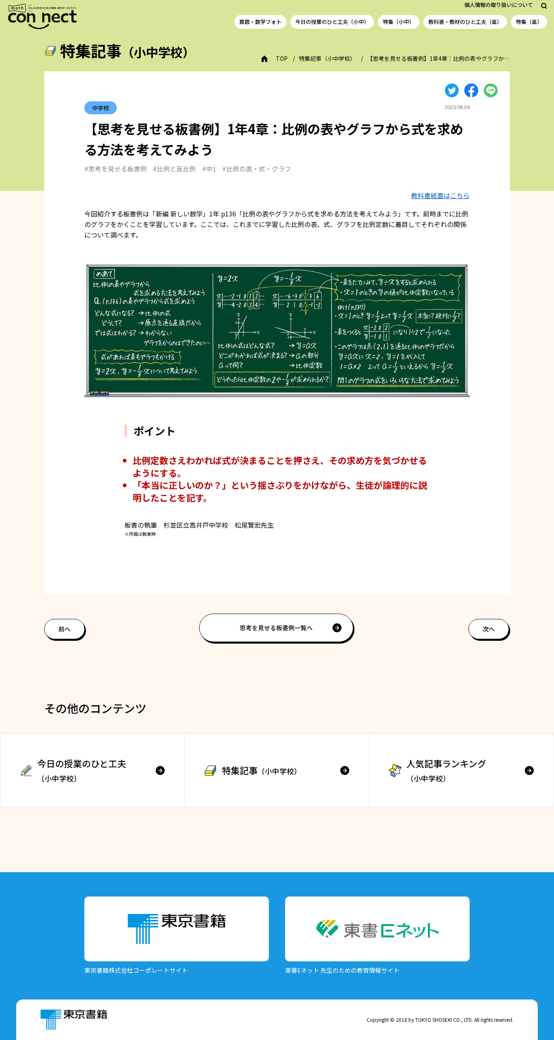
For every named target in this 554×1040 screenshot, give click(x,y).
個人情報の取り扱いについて (498, 5)
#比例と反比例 (174, 168)
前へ (64, 629)
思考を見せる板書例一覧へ (276, 627)
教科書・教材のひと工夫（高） (465, 22)
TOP (282, 58)
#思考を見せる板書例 (115, 168)
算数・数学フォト (260, 22)
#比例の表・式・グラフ (256, 168)
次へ (489, 629)
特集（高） (529, 22)
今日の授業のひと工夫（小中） (332, 22)
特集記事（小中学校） (327, 58)
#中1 (209, 168)
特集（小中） (398, 22)
